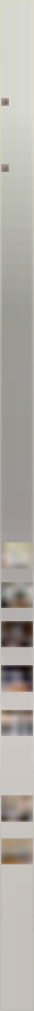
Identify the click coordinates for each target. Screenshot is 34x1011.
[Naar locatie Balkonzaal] (17, 595)
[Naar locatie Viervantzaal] (17, 851)
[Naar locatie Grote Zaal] (17, 678)
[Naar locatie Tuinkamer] (17, 555)
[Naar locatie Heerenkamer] (17, 634)
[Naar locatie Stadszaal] (17, 808)
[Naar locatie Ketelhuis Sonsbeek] (17, 723)
